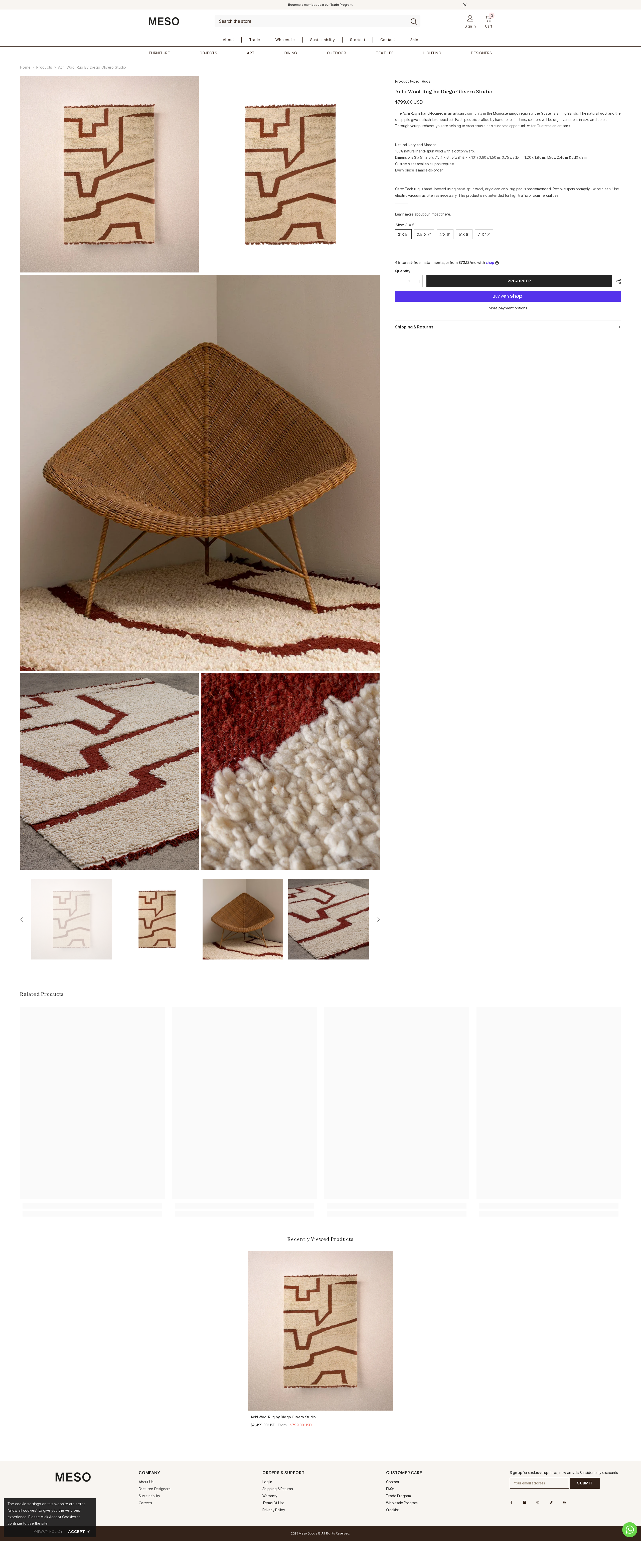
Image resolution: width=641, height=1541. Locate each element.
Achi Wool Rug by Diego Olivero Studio (283, 1417)
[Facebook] (511, 1502)
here (446, 214)
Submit (584, 1483)
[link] (92, 1206)
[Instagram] (524, 1502)
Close (465, 5)
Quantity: (403, 271)
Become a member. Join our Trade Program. (320, 5)
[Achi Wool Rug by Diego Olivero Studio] (320, 1331)
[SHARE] (616, 281)
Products (44, 67)
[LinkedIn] (564, 1502)
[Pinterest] (538, 1502)
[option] (71, 919)
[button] (21, 919)
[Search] (317, 21)
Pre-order (519, 281)
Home (25, 67)
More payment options (508, 308)
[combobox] (311, 21)
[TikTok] (551, 1502)
